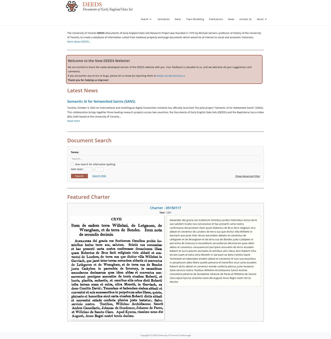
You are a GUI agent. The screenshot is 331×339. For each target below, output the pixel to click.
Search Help (99, 175)
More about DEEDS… (79, 41)
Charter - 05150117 (165, 208)
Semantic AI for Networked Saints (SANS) (101, 101)
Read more (73, 120)
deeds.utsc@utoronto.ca (171, 75)
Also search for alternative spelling (95, 164)
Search (79, 175)
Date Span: (77, 169)
